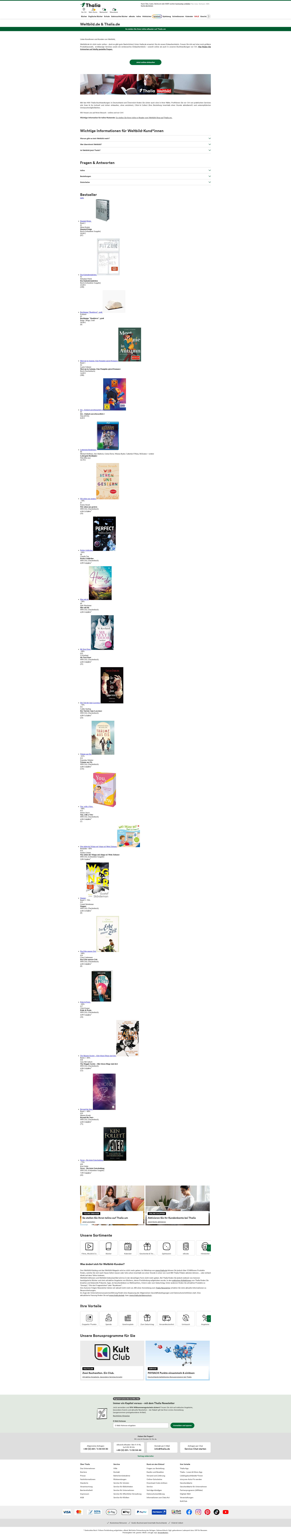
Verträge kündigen (154, 1490)
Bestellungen (85, 176)
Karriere (83, 1472)
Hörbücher (205, 1248)
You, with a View (86, 806)
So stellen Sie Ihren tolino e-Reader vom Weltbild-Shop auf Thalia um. (144, 117)
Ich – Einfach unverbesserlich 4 (91, 410)
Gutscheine (85, 182)
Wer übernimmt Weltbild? (91, 144)
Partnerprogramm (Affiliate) (191, 1490)
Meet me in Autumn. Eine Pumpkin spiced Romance (99, 361)
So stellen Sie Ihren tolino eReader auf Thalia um (145, 29)
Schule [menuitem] (107, 16)
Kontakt (116, 1472)
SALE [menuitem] (196, 16)
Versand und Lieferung (156, 1476)
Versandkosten (163, 1532)
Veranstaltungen (186, 1497)
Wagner (83, 898)
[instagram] (198, 1512)
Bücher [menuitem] (84, 16)
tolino (82, 170)
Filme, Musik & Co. (89, 1248)
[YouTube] (225, 1512)
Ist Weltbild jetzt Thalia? (90, 150)
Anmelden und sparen (182, 1425)
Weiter (208, 16)
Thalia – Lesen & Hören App (191, 1472)
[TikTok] (216, 1512)
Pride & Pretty (85, 1002)
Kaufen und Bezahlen (155, 1472)
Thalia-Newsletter (163, 1288)
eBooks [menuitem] (132, 16)
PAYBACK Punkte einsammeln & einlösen (178, 1360)
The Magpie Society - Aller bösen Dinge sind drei (98, 1056)
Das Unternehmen (87, 1468)
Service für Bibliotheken (123, 1486)
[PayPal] (141, 1512)
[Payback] (159, 1512)
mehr (82, 198)
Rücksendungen (119, 1479)
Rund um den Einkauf (155, 1464)
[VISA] (67, 1512)
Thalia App (184, 1468)
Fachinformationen (87, 1479)
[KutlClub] (176, 1512)
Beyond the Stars (86, 1109)
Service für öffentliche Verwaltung (127, 1494)
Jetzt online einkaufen (145, 62)
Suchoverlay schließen (182, 4)
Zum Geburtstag (147, 1318)
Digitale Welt (185, 1494)
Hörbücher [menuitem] (146, 16)
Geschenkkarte (186, 1483)
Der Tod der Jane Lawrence (90, 703)
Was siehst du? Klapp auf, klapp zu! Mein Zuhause (98, 846)
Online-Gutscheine (154, 1479)
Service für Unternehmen (123, 1490)
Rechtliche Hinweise (121, 1416)
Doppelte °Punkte (89, 1318)
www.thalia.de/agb (116, 1295)
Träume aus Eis (86, 754)
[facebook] (189, 1512)
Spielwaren (166, 1248)
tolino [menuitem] (138, 16)
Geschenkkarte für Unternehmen (193, 1486)
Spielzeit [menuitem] (157, 16)
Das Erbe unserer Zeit (88, 951)
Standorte (84, 1483)
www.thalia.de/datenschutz (140, 1295)
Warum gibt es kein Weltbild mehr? (95, 138)
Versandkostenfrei (166, 1318)
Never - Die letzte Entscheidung (92, 1160)
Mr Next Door (85, 649)
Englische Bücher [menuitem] (95, 16)
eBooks (186, 1248)
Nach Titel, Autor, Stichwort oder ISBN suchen (158, 4)
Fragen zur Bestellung (155, 1468)
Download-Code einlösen (157, 1483)
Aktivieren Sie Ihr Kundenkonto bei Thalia (178, 1205)
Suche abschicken (147, 6)
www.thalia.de (161, 1270)
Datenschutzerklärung (156, 1494)
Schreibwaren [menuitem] (178, 16)
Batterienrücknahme (121, 1476)
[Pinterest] (207, 1512)
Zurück (82, 1248)
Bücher (108, 1248)
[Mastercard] (78, 1512)
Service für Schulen (121, 1483)
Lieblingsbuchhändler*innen (191, 1476)
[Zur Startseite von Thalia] (91, 5)
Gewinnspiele (128, 1318)
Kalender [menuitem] (189, 16)
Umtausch (186, 1318)
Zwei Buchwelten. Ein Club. (112, 1360)
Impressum (84, 1494)
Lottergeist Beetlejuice (88, 450)
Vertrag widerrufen (146, 1456)
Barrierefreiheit (86, 1490)
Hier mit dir (84, 599)
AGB (82, 1497)
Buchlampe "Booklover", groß (91, 312)
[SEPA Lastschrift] (94, 1512)
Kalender (128, 1248)
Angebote (205, 1318)
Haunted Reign (86, 221)
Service (116, 1464)
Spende (108, 1318)
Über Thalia (85, 1464)
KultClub (183, 1501)
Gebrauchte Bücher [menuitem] (119, 16)
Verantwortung (86, 1486)
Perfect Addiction (86, 550)
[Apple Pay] (126, 1512)
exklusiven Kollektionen (181, 1280)
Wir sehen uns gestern (88, 499)
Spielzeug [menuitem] (167, 16)
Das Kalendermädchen (88, 275)
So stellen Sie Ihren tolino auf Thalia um (112, 1205)
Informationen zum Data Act (158, 1497)
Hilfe (115, 1468)
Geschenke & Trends (147, 1248)
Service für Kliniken (121, 1497)
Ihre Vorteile (185, 1464)
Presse (83, 1476)
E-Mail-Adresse (119, 1421)
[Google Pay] (111, 1512)
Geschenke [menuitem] (205, 16)
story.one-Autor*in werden (191, 1479)
